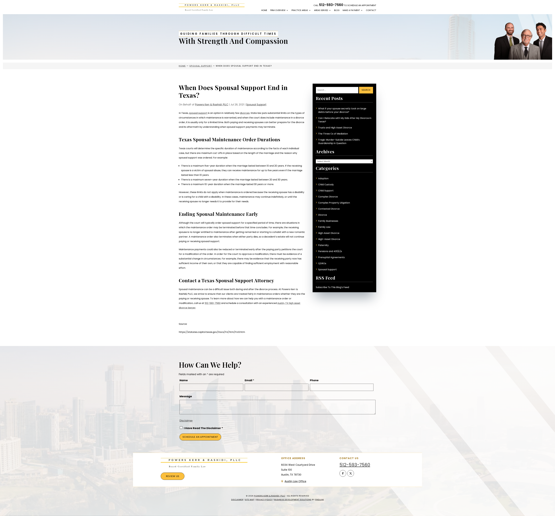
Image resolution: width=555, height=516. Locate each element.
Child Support (326, 190)
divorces (245, 113)
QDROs (322, 263)
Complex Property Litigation (334, 202)
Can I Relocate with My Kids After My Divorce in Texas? (344, 119)
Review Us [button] (172, 476)
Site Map (249, 499)
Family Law (324, 227)
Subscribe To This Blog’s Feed (332, 287)
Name (184, 380)
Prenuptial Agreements (331, 257)
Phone (314, 380)
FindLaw (319, 499)
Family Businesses (328, 221)
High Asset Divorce (328, 233)
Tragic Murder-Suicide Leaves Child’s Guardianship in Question (339, 141)
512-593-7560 (331, 4)
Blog (337, 10)
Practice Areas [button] (300, 10)
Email (249, 380)
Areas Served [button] (321, 10)
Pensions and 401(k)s (330, 251)
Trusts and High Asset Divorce (335, 127)
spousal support (198, 113)
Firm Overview (277, 10)
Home (264, 10)
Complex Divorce (328, 196)
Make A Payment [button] (351, 10)
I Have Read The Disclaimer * (203, 428)
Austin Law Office (295, 481)
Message (186, 396)
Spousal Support (256, 104)
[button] (552, 495)
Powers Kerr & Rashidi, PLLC (211, 104)
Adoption (323, 178)
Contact (371, 10)
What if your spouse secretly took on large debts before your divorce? (342, 110)
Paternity (323, 245)
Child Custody (326, 184)
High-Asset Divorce (329, 239)
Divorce (322, 215)
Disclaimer (186, 420)
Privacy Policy (264, 499)
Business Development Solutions (292, 499)
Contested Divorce (329, 208)
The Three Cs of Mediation (333, 133)
